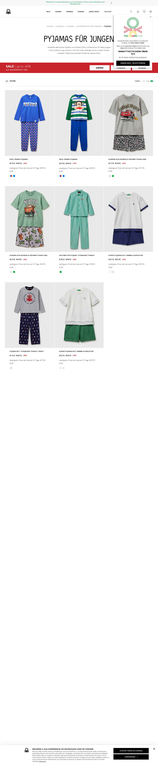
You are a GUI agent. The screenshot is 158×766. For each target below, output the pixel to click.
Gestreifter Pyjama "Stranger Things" (77, 255)
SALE (48, 11)
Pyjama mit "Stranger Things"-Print (27, 351)
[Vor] (112, 3)
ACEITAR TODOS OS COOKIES (131, 751)
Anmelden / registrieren (132, 63)
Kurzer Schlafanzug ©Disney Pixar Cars (127, 159)
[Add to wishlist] (8, 93)
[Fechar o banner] (154, 749)
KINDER (81, 11)
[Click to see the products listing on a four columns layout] (147, 81)
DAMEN (58, 11)
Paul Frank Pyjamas (19, 159)
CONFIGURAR (130, 757)
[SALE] (79, 68)
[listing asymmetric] (143, 81)
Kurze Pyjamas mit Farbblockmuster (126, 255)
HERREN (69, 11)
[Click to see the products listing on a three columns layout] (151, 81)
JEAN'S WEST (94, 11)
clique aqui (42, 761)
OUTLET (108, 11)
